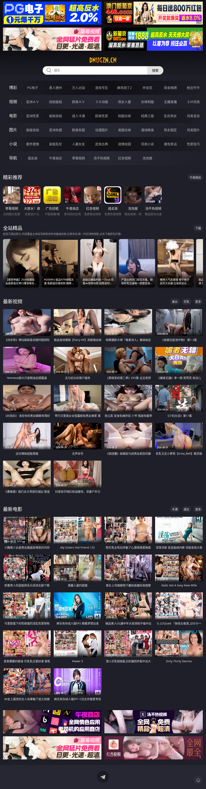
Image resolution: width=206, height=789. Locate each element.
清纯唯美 (147, 130)
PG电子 (32, 88)
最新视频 (12, 301)
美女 (175, 301)
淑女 (186, 509)
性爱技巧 (193, 144)
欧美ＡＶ (78, 102)
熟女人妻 (124, 102)
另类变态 (193, 116)
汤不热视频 (102, 158)
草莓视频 (78, 158)
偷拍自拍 (55, 116)
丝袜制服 (147, 102)
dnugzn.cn (103, 60)
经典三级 (147, 116)
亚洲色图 (55, 130)
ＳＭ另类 (193, 102)
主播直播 (170, 102)
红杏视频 (124, 158)
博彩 (13, 87)
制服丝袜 (124, 116)
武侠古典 (101, 144)
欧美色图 (78, 130)
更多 (198, 301)
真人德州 (55, 88)
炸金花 (147, 88)
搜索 (155, 70)
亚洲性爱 (32, 116)
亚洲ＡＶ (32, 102)
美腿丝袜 (124, 130)
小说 (13, 144)
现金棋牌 (170, 88)
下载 (198, 228)
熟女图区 (170, 130)
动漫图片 (101, 130)
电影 (13, 116)
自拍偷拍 (55, 102)
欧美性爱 (101, 116)
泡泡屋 (147, 158)
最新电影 (12, 509)
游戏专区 (101, 88)
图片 (13, 130)
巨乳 (186, 301)
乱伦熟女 (170, 116)
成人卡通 (78, 116)
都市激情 (32, 144)
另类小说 (147, 144)
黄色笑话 (170, 144)
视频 (13, 101)
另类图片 (193, 130)
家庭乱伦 (55, 144)
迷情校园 (124, 144)
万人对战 (78, 88)
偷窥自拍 (32, 130)
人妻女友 (78, 144)
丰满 (175, 509)
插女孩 (32, 158)
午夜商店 (55, 158)
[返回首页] (198, 780)
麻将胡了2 (124, 88)
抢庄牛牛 (193, 88)
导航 (13, 158)
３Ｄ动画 (101, 102)
